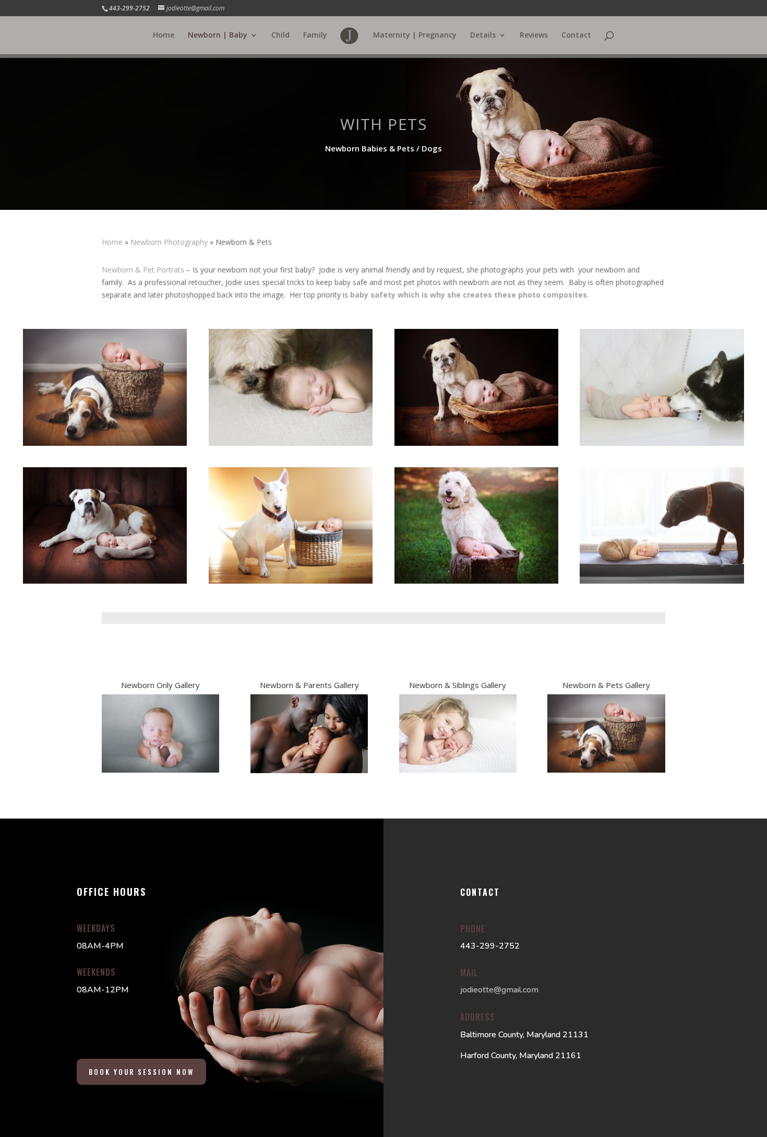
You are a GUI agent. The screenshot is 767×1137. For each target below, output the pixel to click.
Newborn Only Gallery (160, 685)
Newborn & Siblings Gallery (457, 685)
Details (483, 35)
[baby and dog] (105, 581)
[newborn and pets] (662, 443)
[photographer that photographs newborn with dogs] (662, 581)
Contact (576, 35)
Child (280, 35)
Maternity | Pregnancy (415, 35)
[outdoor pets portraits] (476, 581)
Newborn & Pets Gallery (606, 685)
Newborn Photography (169, 242)
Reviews (534, 35)
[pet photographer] (291, 581)
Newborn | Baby (217, 35)
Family (315, 35)
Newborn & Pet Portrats (143, 270)
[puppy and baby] (291, 443)
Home (163, 35)
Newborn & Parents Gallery (309, 685)
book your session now (141, 1072)
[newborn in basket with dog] (105, 443)
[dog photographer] (476, 443)
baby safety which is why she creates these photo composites (468, 295)
